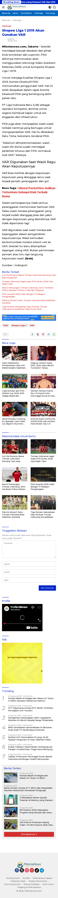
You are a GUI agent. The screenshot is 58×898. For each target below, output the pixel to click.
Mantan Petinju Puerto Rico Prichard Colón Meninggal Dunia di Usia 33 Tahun (42, 393)
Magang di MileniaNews (29, 887)
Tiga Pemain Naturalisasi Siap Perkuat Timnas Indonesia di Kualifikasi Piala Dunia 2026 (24, 307)
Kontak (26, 878)
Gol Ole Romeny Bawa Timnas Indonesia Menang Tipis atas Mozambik (29, 276)
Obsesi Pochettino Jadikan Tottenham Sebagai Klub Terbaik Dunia (28, 192)
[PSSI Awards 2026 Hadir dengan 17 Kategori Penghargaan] (43, 474)
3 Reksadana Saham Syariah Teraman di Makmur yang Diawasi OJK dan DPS (36, 798)
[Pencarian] (54, 7)
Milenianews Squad (42, 878)
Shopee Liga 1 (19, 325)
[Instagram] (27, 870)
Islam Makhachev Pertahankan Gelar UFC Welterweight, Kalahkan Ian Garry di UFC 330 (13, 365)
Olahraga (6, 26)
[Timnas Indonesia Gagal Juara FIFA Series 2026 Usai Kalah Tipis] (43, 446)
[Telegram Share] (49, 334)
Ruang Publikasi (32, 884)
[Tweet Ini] (38, 334)
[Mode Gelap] (50, 7)
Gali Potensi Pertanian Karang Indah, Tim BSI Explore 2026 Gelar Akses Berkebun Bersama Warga (36, 823)
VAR (32, 325)
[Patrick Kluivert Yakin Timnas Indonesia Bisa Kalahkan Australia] (14, 502)
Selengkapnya (28, 834)
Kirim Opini (48, 884)
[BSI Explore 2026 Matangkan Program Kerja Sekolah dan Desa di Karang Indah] (11, 812)
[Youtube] (32, 870)
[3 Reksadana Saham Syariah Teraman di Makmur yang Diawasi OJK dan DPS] (11, 800)
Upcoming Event (12, 884)
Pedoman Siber (18, 881)
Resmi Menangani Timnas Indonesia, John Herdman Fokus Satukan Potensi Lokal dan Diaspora (27, 289)
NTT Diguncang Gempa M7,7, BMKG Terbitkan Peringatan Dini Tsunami (30, 709)
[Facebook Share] (32, 334)
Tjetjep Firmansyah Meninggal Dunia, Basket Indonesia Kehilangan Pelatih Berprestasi (30, 757)
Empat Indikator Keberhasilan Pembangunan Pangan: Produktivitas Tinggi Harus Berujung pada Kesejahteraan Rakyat (30, 748)
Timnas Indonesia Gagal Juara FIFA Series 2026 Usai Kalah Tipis (27, 282)
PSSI (5, 325)
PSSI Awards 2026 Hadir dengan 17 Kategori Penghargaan (23, 295)
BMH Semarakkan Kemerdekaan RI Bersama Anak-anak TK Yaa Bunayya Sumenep (30, 728)
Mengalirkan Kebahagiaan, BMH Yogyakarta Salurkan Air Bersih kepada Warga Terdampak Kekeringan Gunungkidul (30, 719)
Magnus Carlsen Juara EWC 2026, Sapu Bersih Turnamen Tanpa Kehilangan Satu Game (42, 365)
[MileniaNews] (16, 7)
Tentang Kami (13, 878)
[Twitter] (22, 870)
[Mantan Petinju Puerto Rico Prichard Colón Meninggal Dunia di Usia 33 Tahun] (43, 381)
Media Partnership (38, 881)
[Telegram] (42, 870)
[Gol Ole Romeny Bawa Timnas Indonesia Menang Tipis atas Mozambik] (14, 446)
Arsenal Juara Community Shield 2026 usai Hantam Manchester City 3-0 (43, 421)
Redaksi (11, 39)
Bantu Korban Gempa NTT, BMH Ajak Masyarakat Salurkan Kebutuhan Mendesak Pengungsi (28, 789)
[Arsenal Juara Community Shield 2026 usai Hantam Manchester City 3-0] (43, 409)
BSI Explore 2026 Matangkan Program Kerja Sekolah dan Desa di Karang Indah (37, 811)
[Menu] (4, 7)
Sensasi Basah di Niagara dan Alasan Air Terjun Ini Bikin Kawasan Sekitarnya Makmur (31, 699)
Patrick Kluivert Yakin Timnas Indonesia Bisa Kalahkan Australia (28, 301)
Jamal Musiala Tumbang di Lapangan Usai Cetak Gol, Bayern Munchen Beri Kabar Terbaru (13, 421)
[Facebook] (17, 870)
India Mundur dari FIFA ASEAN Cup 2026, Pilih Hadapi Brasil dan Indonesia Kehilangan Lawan (13, 393)
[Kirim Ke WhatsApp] (54, 334)
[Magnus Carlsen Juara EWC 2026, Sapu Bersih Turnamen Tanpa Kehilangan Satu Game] (43, 353)
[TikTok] (37, 870)
